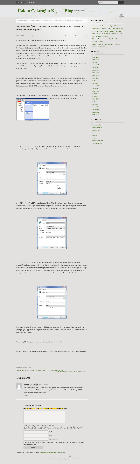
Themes (94, 138)
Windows (31, 20)
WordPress (92, 459)
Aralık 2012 (95, 67)
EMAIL (51, 435)
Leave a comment (81, 35)
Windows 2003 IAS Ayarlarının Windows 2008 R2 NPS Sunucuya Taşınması (40, 370)
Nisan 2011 (95, 99)
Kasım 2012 (96, 70)
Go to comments (69, 35)
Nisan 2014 (95, 57)
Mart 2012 (95, 80)
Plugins (94, 135)
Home (21, 2)
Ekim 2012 (95, 73)
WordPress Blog (97, 127)
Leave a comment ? (80, 378)
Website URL (53, 439)
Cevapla (26, 395)
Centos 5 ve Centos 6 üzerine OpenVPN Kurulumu (71, 372)
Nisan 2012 (95, 78)
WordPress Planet (97, 141)
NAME (51, 432)
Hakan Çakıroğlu (29, 35)
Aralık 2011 (95, 88)
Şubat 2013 (95, 62)
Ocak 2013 (95, 65)
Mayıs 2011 (95, 96)
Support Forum (96, 133)
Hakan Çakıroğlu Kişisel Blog (45, 10)
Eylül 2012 (95, 75)
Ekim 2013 (95, 59)
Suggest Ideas (96, 130)
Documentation (97, 125)
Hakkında (32, 2)
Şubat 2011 (95, 104)
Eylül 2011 (95, 91)
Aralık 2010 (95, 109)
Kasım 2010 (96, 112)
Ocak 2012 (95, 86)
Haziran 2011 (96, 94)
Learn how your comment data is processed (53, 453)
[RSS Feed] (121, 15)
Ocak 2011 (95, 107)
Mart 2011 (95, 101)
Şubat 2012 (95, 83)
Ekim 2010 (95, 115)
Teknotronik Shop (97, 143)
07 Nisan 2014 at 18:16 (46, 384)
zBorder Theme (78, 459)
